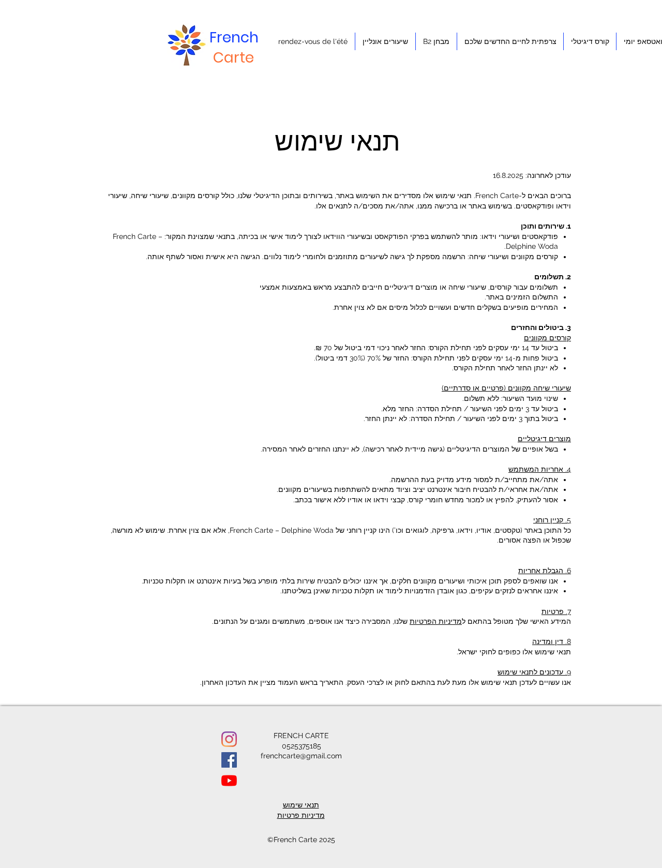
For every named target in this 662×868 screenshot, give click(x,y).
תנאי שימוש (301, 805)
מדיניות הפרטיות (436, 621)
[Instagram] (229, 739)
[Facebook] (229, 760)
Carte (233, 58)
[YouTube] (229, 780)
